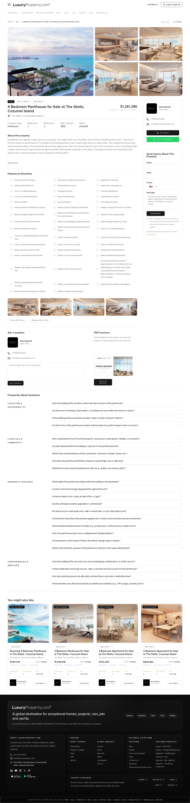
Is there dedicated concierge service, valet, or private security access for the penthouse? (94, 568)
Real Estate (27, 13)
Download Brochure (103, 382)
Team (131, 757)
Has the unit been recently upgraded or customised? (77, 503)
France (100, 764)
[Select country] (151, 186)
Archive (159, 800)
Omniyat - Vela (162, 757)
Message (151, 192)
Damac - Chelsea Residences (168, 750)
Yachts (82, 13)
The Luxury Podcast (137, 753)
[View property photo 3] (160, 44)
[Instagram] (20, 770)
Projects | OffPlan (44, 13)
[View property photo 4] (116, 79)
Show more (13, 163)
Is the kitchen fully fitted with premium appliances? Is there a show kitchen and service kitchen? (96, 518)
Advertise (12, 13)
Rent (58, 13)
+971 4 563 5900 (19, 755)
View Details (40, 683)
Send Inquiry (155, 213)
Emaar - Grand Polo (163, 746)
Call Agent (164, 133)
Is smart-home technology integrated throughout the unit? (80, 489)
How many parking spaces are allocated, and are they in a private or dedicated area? (91, 576)
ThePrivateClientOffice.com (140, 767)
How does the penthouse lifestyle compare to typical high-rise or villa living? (87, 460)
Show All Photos (17, 320)
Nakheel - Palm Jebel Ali (165, 760)
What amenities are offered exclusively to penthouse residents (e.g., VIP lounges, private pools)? (98, 583)
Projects (142, 715)
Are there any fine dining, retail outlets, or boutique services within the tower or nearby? (93, 410)
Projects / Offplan (77, 750)
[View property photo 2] (116, 44)
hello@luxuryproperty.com (23, 758)
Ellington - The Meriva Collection (164, 765)
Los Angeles (102, 760)
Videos (131, 750)
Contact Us (102, 13)
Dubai (99, 750)
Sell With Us (153, 4)
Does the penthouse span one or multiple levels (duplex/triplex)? (83, 533)
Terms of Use (148, 800)
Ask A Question (15, 383)
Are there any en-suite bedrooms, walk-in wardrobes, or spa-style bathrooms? (89, 511)
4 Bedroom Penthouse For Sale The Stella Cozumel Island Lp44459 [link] (50, 21)
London (100, 746)
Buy (17, 21)
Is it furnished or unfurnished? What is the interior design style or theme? (86, 540)
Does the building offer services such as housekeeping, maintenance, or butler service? (93, 561)
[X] (25, 770)
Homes (130, 715)
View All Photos (170, 91)
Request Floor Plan (40, 320)
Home (10, 21)
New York (100, 753)
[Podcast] (29, 770)
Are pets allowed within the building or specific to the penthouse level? (85, 446)
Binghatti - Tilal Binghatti (165, 753)
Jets (74, 13)
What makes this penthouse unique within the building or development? (85, 481)
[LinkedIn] (11, 770)
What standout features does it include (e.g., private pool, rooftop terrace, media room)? (94, 525)
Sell (73, 800)
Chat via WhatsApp (164, 139)
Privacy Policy (134, 800)
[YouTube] (16, 770)
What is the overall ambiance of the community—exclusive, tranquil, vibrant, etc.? (90, 453)
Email (149, 172)
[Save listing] (45, 607)
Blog (91, 13)
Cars (66, 13)
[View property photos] (50, 61)
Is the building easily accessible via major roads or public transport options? (87, 417)
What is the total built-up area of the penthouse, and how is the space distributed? (91, 548)
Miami (99, 757)
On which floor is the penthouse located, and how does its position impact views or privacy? (95, 425)
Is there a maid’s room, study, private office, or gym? (76, 496)
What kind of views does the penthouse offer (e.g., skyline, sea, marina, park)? (89, 468)
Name (149, 162)
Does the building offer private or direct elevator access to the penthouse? (87, 403)
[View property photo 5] (160, 79)
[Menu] (9, 4)
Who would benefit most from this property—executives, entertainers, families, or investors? (96, 438)
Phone (149, 182)
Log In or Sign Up (173, 4)
